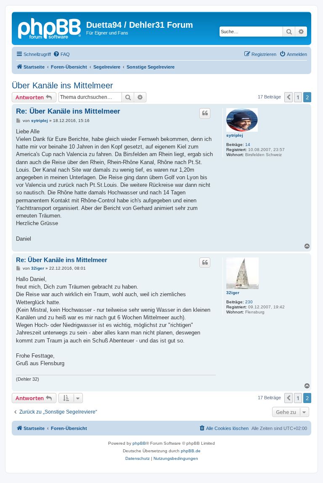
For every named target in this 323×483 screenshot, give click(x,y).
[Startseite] (50, 27)
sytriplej (234, 135)
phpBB (139, 443)
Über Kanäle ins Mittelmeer (62, 85)
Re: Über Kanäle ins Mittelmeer (68, 111)
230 (249, 302)
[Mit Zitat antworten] (204, 113)
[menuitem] (61, 54)
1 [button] (298, 97)
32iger (232, 292)
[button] (288, 97)
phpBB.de (191, 450)
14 (247, 144)
